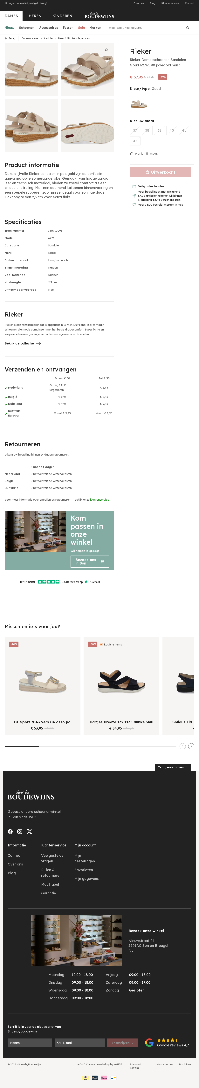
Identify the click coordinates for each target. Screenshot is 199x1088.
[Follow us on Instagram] (19, 831)
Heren (35, 16)
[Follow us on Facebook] (10, 831)
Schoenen (27, 28)
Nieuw (9, 28)
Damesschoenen (30, 38)
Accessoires (48, 28)
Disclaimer (185, 1064)
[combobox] (150, 28)
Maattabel (50, 884)
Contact (189, 3)
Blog (152, 3)
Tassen (68, 28)
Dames (11, 16)
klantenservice (99, 499)
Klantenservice (170, 3)
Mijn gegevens (86, 878)
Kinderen (62, 16)
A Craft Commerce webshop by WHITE (99, 1064)
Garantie (48, 893)
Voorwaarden (165, 1064)
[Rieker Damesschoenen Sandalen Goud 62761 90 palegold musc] (139, 103)
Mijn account (85, 845)
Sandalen (48, 38)
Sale (81, 28)
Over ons (139, 3)
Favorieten (83, 870)
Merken (95, 28)
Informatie (17, 845)
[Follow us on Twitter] (29, 831)
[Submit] (189, 28)
